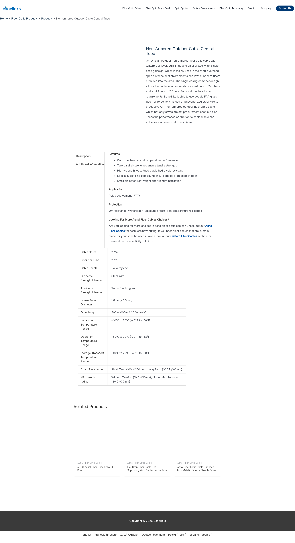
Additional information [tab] (90, 164)
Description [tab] (83, 156)
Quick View (97, 456)
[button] (285, 8)
